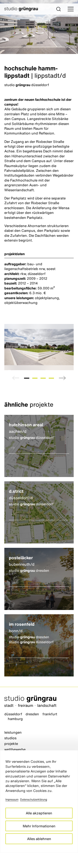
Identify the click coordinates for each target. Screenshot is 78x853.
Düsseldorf (13, 714)
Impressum (11, 799)
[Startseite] (39, 702)
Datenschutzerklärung (33, 799)
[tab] (26, 378)
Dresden (32, 714)
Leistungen (13, 732)
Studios (10, 738)
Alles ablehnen (39, 838)
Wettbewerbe (15, 749)
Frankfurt (49, 714)
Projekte (11, 743)
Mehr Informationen (39, 826)
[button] (58, 9)
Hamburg (15, 718)
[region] (39, 801)
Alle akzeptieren (39, 813)
